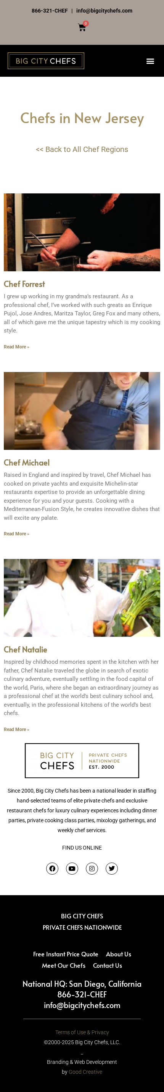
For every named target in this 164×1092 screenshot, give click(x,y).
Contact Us (107, 965)
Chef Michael (27, 462)
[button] (150, 60)
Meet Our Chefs (63, 965)
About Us (118, 954)
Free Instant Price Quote (65, 954)
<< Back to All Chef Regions (82, 149)
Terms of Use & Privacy (82, 1032)
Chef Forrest (24, 284)
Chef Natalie (25, 649)
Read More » (16, 347)
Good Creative (85, 1072)
